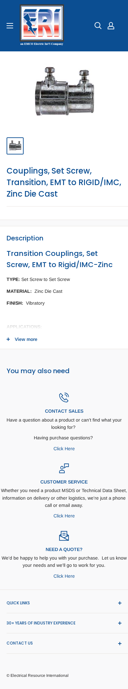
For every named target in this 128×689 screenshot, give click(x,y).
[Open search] (98, 25)
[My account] (111, 25)
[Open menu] (10, 25)
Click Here (64, 448)
